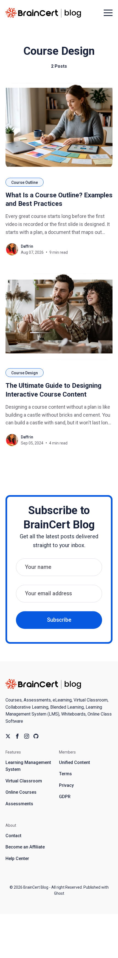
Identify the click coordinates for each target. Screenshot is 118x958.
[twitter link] (7, 736)
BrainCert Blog (35, 887)
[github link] (35, 736)
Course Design (24, 373)
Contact (13, 835)
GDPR (65, 796)
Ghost (59, 893)
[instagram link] (26, 736)
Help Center (17, 858)
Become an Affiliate (25, 847)
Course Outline (24, 182)
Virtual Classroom (23, 781)
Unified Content (74, 762)
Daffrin (27, 246)
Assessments (19, 803)
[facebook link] (17, 736)
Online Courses (20, 792)
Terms (65, 773)
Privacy (66, 785)
